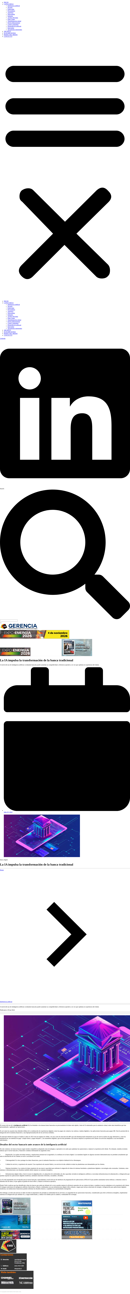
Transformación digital (14, 21)
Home (2, 870)
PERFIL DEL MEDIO (11, 35)
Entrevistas (11, 9)
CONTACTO (8, 36)
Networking (11, 14)
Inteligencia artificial (14, 6)
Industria (10, 16)
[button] (65, 169)
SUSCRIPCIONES (10, 33)
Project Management (14, 23)
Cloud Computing (13, 24)
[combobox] (9, 621)
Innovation (11, 28)
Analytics (10, 12)
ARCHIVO (7, 31)
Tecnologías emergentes (15, 29)
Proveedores (11, 11)
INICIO (6, 2)
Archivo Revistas (13, 17)
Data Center (11, 19)
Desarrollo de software (14, 26)
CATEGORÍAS (9, 4)
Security (10, 7)
